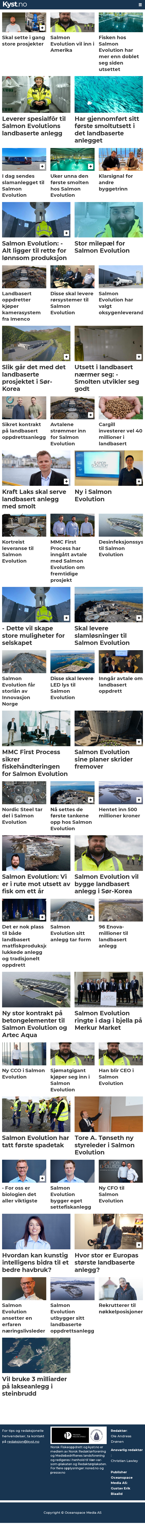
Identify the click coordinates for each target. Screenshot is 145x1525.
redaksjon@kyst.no (23, 1441)
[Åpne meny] (140, 5)
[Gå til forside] (68, 5)
